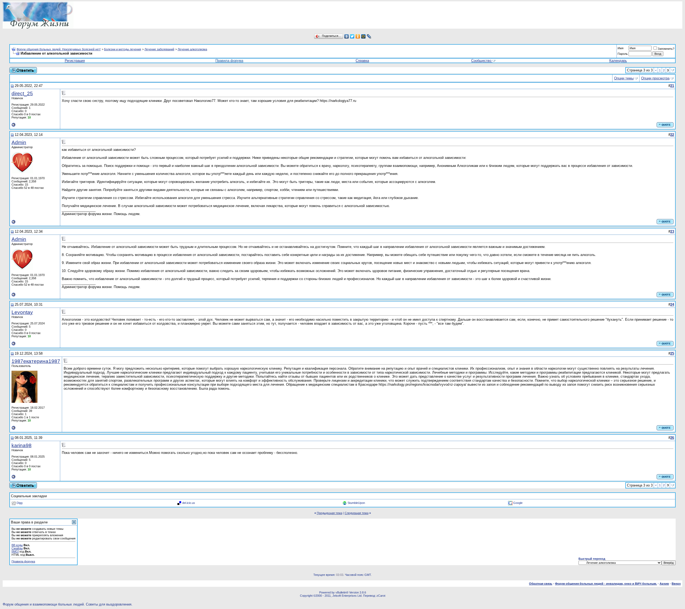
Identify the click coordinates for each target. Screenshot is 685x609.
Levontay (22, 312)
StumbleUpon (356, 502)
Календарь (618, 61)
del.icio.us (188, 502)
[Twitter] (352, 36)
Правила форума (229, 61)
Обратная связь (540, 583)
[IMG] (15, 551)
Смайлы (17, 548)
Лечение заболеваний (159, 49)
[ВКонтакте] (346, 36)
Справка (362, 61)
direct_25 (22, 93)
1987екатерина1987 (36, 361)
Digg (19, 502)
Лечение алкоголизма (192, 49)
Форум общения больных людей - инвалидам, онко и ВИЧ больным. (606, 583)
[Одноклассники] (358, 36)
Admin (19, 142)
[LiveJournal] (369, 36)
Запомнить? (666, 48)
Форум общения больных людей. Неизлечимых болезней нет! (59, 49)
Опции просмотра (655, 78)
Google (518, 502)
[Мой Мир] (363, 36)
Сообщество (481, 61)
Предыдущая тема (329, 513)
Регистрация (75, 61)
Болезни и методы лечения (122, 49)
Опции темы (624, 78)
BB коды (17, 545)
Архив (664, 583)
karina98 (22, 445)
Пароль (623, 53)
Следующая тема (356, 513)
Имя (620, 48)
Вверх (676, 583)
